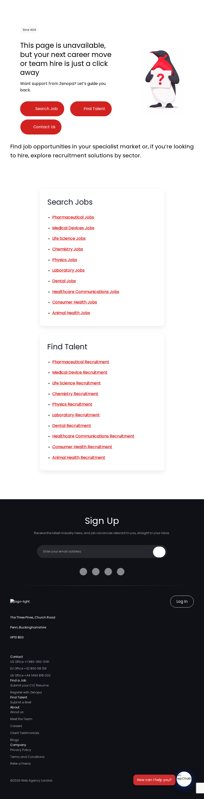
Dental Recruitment (71, 426)
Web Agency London (36, 780)
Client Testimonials (24, 733)
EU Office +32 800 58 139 (28, 668)
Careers (16, 726)
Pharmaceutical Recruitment (80, 362)
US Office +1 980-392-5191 (29, 662)
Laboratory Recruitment (76, 415)
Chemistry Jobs (67, 249)
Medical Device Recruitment (79, 372)
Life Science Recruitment (76, 383)
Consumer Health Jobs (74, 302)
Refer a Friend (20, 763)
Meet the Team (21, 719)
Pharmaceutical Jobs (73, 217)
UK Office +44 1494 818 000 (30, 675)
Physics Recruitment (72, 404)
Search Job (46, 109)
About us (17, 712)
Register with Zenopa (26, 692)
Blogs (14, 740)
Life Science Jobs (69, 238)
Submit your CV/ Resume (29, 685)
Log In (182, 601)
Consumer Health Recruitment (82, 447)
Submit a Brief (20, 702)
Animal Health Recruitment (78, 457)
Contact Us (44, 127)
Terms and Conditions (27, 757)
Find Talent (94, 109)
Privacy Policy (20, 750)
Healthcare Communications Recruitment (93, 436)
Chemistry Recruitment (75, 394)
